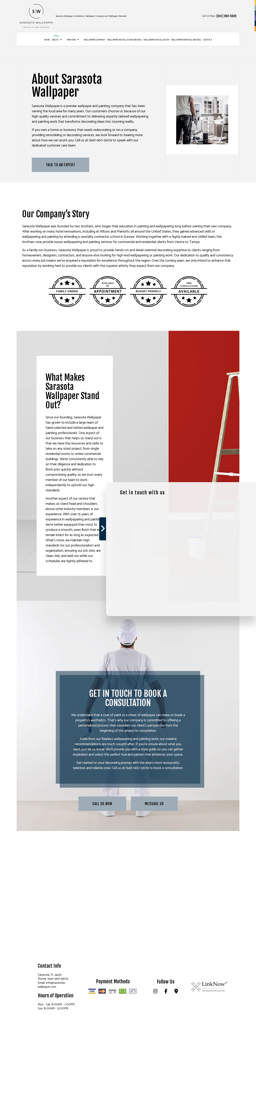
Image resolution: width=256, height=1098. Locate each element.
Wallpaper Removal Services (186, 40)
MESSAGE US (154, 803)
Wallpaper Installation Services (124, 40)
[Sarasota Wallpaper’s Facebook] (166, 992)
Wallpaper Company (94, 40)
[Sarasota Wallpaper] (36, 16)
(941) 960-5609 (226, 16)
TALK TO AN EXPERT (60, 165)
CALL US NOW (102, 803)
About (55, 40)
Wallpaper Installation (156, 40)
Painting (71, 40)
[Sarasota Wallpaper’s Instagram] (155, 992)
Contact (207, 40)
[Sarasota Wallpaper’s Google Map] (176, 992)
